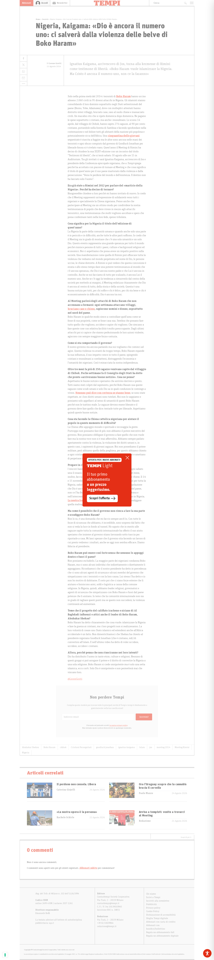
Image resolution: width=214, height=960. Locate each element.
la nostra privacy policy (118, 725)
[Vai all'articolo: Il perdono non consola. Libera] (39, 792)
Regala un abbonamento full (160, 932)
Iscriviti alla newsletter (157, 901)
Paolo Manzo (146, 793)
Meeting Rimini (182, 747)
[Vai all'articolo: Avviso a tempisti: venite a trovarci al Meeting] (122, 819)
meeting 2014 (163, 747)
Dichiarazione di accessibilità (161, 915)
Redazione (145, 821)
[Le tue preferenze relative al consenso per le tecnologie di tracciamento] (5, 955)
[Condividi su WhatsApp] (23, 71)
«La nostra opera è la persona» (77, 812)
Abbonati (26, 3)
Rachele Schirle (65, 817)
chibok (63, 747)
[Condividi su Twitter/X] (23, 65)
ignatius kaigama (126, 747)
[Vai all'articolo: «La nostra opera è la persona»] (39, 819)
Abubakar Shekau (30, 747)
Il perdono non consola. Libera (76, 784)
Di (54, 63)
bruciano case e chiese (81, 309)
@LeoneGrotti (75, 679)
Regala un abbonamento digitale (162, 936)
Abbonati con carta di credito (160, 922)
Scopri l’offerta (99, 498)
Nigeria (25, 752)
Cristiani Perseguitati (81, 747)
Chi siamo (151, 894)
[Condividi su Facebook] (23, 58)
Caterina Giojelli (66, 790)
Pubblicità (151, 904)
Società (45, 19)
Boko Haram (49, 747)
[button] (23, 83)
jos (150, 747)
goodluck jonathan (105, 747)
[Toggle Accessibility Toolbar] (207, 953)
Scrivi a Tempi (153, 897)
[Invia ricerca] (185, 3)
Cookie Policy (152, 911)
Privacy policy (153, 908)
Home (38, 19)
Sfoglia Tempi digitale (157, 918)
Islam (142, 747)
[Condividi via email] (23, 78)
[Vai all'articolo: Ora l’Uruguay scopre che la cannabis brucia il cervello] (122, 792)
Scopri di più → (186, 837)
